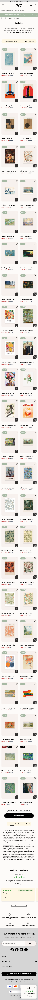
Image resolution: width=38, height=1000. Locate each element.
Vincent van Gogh (28, 856)
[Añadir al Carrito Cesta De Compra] (16, 68)
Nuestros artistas (8, 845)
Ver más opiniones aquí (19, 906)
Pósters (10, 18)
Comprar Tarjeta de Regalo (20, 974)
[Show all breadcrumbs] (3, 18)
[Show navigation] (3, 5)
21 (26, 824)
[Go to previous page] (8, 824)
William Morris (7, 858)
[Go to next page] (29, 824)
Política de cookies (27, 979)
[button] (29, 992)
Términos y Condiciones (12, 979)
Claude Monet (18, 856)
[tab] (31, 5)
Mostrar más (19, 815)
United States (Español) (19, 992)
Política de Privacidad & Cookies (19, 982)
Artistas (16, 18)
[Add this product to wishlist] (16, 49)
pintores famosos (10, 839)
